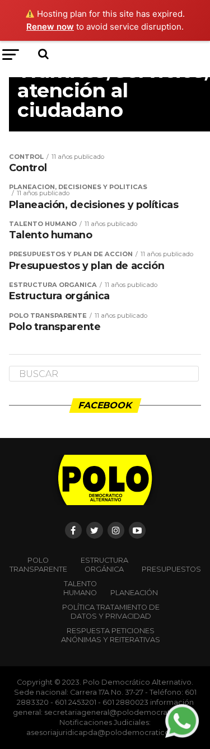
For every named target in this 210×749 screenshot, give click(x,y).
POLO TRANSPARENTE (38, 564)
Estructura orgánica (104, 564)
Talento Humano (80, 588)
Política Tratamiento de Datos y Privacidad (111, 611)
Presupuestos (171, 569)
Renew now (50, 26)
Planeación (134, 592)
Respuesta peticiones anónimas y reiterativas (110, 635)
